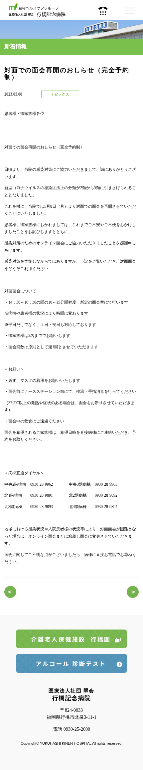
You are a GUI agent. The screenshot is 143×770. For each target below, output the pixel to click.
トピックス (60, 94)
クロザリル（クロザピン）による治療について (10, 592)
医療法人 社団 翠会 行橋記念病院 (39, 10)
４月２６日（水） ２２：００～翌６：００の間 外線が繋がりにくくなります (133, 592)
